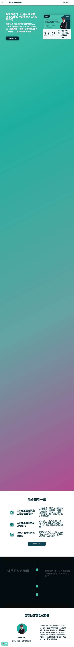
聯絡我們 (65, 3)
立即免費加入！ (12, 38)
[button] (2, 2)
